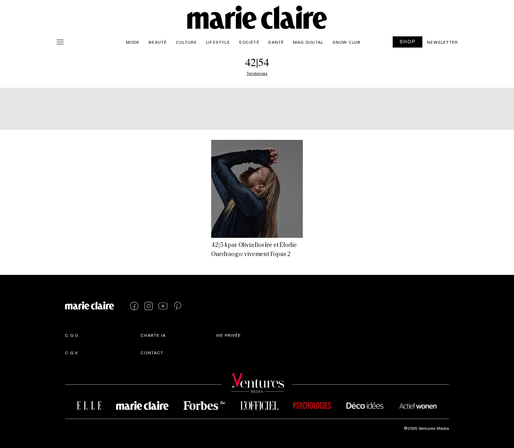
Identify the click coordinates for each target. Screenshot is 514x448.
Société (249, 42)
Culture (186, 42)
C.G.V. (72, 352)
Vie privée (228, 335)
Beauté (158, 42)
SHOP (408, 41)
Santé (276, 42)
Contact (152, 352)
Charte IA (153, 335)
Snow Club (347, 42)
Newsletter (442, 42)
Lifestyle (218, 42)
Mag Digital (308, 42)
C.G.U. (72, 335)
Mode (133, 42)
